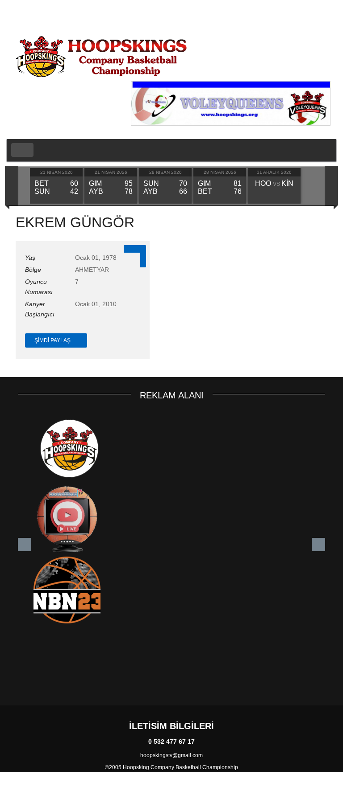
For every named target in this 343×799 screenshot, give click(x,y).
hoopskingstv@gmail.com (171, 755)
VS (274, 184)
